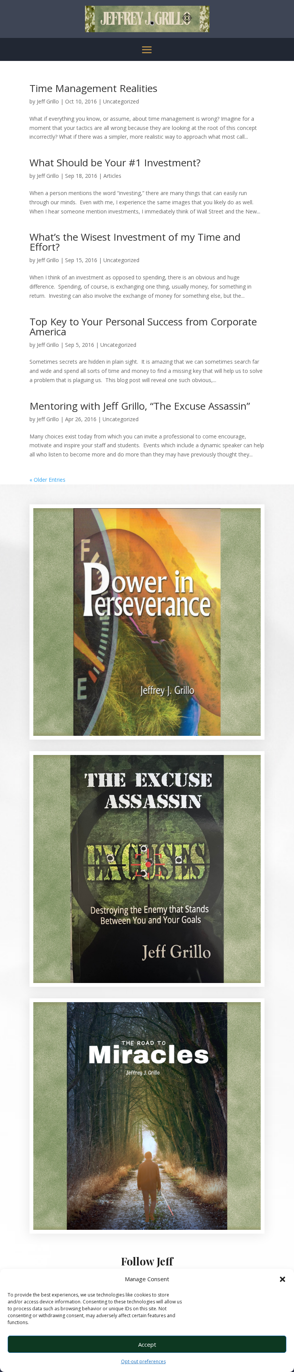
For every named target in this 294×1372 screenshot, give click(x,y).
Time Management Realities (93, 88)
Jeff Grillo (48, 101)
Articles (112, 175)
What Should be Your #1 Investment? (115, 162)
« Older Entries (47, 479)
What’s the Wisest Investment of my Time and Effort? (134, 242)
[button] (282, 1279)
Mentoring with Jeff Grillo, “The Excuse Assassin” (139, 406)
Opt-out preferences (143, 1361)
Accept (147, 1344)
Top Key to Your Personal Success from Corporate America (143, 326)
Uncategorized (121, 101)
